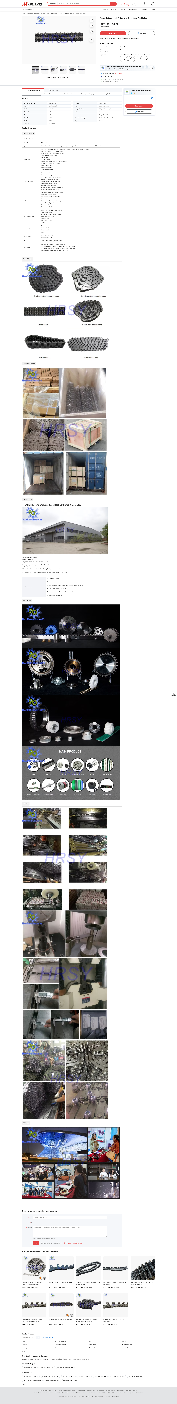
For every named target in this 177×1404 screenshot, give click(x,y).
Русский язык (72, 1392)
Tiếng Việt (130, 1392)
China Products (52, 1390)
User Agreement (99, 1396)
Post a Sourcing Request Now (73, 1243)
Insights (135, 1390)
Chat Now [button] (142, 33)
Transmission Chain (68, 13)
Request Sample (134, 38)
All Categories (28, 9)
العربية (98, 1392)
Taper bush (125, 1348)
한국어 (103, 1392)
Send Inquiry (113, 33)
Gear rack (124, 1341)
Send (36, 1243)
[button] (115, 93)
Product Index (120, 1390)
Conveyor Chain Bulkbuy (70, 1381)
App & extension (132, 9)
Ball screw (58, 1348)
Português (57, 1392)
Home (23, 13)
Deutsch (85, 1392)
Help (122, 9)
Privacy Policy (115, 1396)
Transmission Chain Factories (50, 1376)
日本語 (108, 1392)
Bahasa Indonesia (139, 1392)
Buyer (112, 9)
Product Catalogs (48, 1337)
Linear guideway (27, 1348)
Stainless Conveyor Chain (52, 1381)
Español (51, 1392)
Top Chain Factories (68, 1376)
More (23, 1384)
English (45, 1392)
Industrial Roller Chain (80, 13)
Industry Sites (100, 1390)
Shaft (23, 1341)
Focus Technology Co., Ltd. (76, 1396)
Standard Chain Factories (31, 1376)
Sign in (153, 5)
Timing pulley (92, 1344)
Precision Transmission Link (65, 1367)
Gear (89, 1341)
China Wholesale (81, 1390)
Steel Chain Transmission (117, 1376)
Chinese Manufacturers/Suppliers (66, 1390)
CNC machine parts (60, 1341)
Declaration (107, 1396)
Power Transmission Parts (53, 13)
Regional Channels (110, 1390)
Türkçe (124, 1392)
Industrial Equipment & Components (36, 13)
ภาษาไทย (118, 1392)
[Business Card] (152, 98)
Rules (153, 9)
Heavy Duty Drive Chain (46, 1367)
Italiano (79, 1392)
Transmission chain (60, 1344)
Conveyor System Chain (135, 1376)
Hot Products (43, 1390)
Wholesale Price (91, 1390)
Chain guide (91, 1348)
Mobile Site (128, 1390)
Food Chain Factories (84, 1376)
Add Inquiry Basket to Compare (59, 77)
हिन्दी (113, 1392)
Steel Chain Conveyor (100, 1376)
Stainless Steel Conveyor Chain (32, 1381)
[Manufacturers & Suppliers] (32, 4)
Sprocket (24, 1344)
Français (64, 1392)
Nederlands (92, 1392)
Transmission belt (127, 1344)
